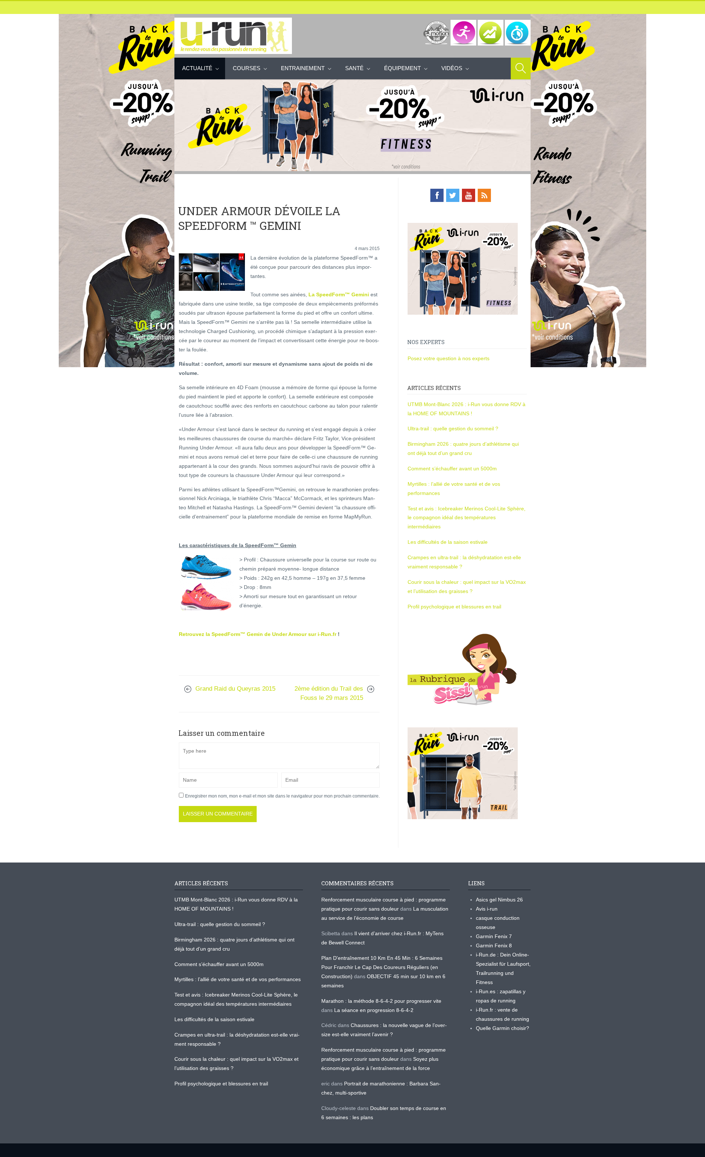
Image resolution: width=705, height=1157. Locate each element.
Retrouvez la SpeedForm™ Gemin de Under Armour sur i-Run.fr (257, 634)
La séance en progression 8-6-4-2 (373, 1010)
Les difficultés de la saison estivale (448, 542)
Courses (246, 68)
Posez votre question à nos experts (448, 358)
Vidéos (451, 68)
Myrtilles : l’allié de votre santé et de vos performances (238, 979)
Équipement (402, 68)
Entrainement (303, 68)
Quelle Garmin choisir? (502, 1028)
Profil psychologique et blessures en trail (454, 607)
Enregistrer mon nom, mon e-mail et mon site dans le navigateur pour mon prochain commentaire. (282, 796)
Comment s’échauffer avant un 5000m (453, 468)
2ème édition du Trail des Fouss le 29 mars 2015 (328, 693)
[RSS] (484, 195)
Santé (354, 68)
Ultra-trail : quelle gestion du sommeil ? (453, 428)
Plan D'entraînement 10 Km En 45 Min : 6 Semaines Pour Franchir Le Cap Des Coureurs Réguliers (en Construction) (381, 967)
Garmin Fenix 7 (494, 936)
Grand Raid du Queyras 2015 (235, 688)
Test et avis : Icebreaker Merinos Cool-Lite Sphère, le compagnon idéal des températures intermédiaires (466, 518)
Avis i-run (487, 909)
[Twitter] (452, 195)
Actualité (197, 68)
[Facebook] (437, 195)
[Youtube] (468, 195)
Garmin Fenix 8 (494, 945)
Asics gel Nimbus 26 (499, 900)
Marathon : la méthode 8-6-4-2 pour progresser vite (381, 1001)
